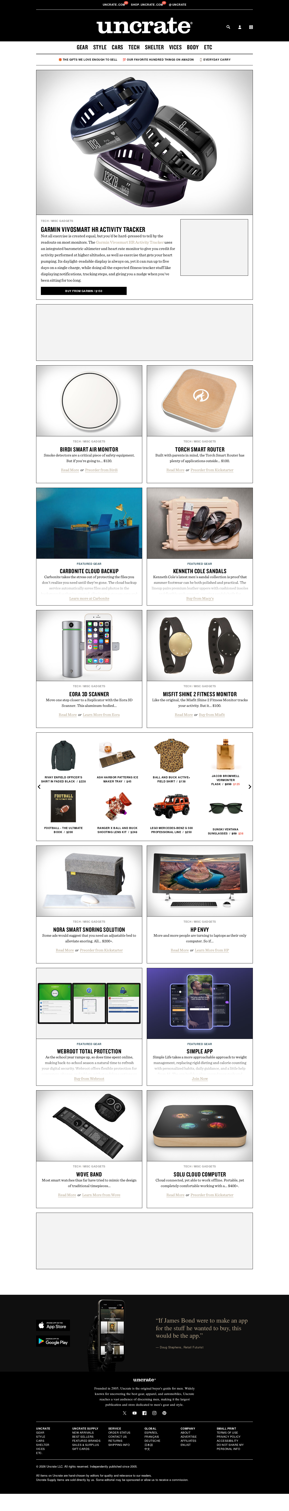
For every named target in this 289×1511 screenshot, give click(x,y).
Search (228, 27)
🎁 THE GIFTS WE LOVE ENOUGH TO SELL (87, 59)
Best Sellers (83, 1436)
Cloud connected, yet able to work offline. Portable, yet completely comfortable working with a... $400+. (200, 1183)
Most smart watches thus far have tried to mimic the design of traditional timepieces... (89, 1183)
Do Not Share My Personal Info (230, 1447)
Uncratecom (114, 4)
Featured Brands (86, 1440)
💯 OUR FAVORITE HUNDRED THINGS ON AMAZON (158, 59)
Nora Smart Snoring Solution (89, 929)
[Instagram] (154, 1413)
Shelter (154, 47)
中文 (147, 1449)
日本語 (148, 1445)
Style (100, 47)
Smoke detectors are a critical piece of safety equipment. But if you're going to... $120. (89, 458)
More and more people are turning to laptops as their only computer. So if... (200, 938)
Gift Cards (81, 1449)
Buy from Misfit (212, 714)
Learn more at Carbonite (89, 598)
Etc (208, 47)
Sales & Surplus (85, 1445)
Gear (82, 47)
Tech (134, 47)
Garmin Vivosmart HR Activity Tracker (93, 229)
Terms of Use (227, 1432)
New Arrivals (83, 1432)
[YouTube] (135, 1413)
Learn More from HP (212, 950)
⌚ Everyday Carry (215, 59)
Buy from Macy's (200, 598)
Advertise (189, 1436)
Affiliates (188, 1440)
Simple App (200, 1051)
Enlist (186, 1445)
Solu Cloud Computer (200, 1174)
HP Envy (200, 929)
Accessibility (227, 1440)
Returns (115, 1440)
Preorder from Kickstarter (212, 470)
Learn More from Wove (101, 1195)
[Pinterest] (164, 1413)
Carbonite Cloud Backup (89, 571)
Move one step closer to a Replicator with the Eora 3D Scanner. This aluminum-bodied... (89, 703)
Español (151, 1432)
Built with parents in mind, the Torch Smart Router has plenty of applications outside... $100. (199, 458)
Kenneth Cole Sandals (200, 571)
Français (151, 1436)
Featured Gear (89, 564)
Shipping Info (119, 1445)
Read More (70, 470)
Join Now (200, 1078)
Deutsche (152, 1440)
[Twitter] (125, 1413)
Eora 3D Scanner (89, 694)
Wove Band (89, 1174)
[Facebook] (144, 1413)
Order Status (119, 1432)
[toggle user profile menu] (240, 27)
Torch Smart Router (200, 449)
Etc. (39, 1453)
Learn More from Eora (101, 714)
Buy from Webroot (89, 1078)
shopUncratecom (147, 4)
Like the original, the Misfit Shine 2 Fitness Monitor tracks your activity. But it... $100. (200, 703)
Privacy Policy (229, 1436)
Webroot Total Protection (89, 1051)
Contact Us (117, 1436)
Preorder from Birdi (101, 470)
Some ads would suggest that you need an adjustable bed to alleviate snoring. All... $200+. (89, 938)
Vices (175, 47)
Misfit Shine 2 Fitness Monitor (200, 694)
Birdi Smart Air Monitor (89, 449)
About (186, 1432)
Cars (117, 47)
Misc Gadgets (62, 221)
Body (193, 47)
